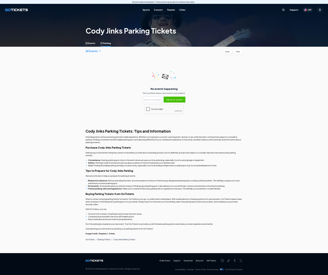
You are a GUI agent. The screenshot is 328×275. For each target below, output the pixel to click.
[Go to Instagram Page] (222, 260)
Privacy (213, 269)
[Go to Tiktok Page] (228, 260)
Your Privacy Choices (233, 269)
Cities (182, 9)
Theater (171, 9)
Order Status (164, 260)
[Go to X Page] (240, 260)
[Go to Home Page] (16, 10)
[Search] (283, 10)
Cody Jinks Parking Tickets (124, 239)
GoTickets (90, 239)
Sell (211, 260)
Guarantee (188, 260)
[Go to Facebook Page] (234, 260)
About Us (199, 260)
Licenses (190, 269)
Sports (146, 9)
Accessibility (180, 269)
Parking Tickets (104, 239)
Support (294, 9)
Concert (158, 9)
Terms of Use (200, 269)
